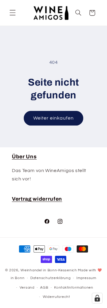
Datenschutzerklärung (50, 278)
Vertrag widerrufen (37, 199)
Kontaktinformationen (73, 287)
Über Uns (24, 157)
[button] (12, 13)
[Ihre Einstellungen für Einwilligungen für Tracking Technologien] (97, 298)
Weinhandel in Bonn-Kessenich (49, 270)
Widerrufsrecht (56, 296)
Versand (27, 287)
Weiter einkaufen (53, 118)
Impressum (86, 278)
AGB (44, 287)
